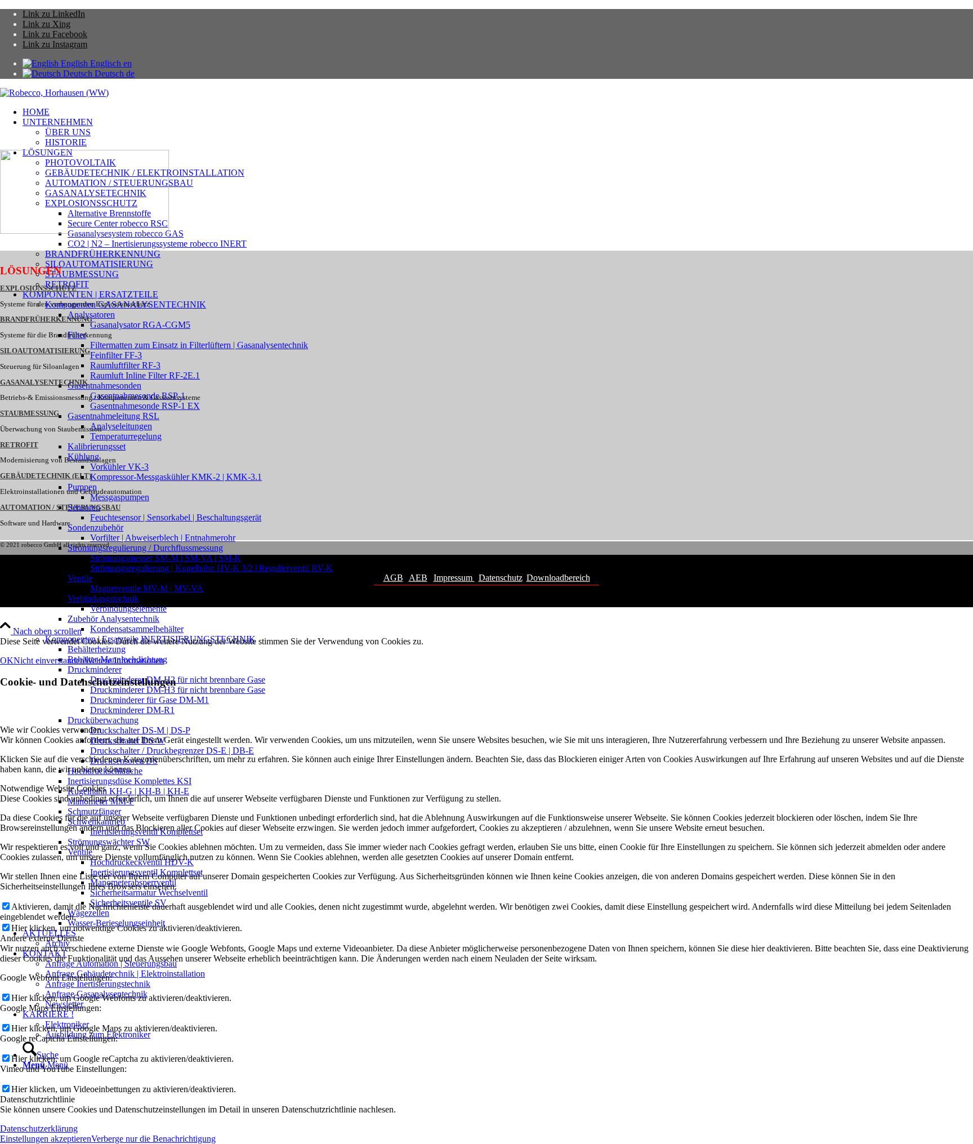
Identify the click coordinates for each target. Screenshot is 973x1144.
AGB (393, 577)
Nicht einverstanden (49, 660)
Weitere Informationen (124, 660)
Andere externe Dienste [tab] (42, 938)
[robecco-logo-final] (54, 92)
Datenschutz (501, 577)
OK (7, 660)
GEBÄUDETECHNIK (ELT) (45, 476)
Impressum (454, 577)
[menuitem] (498, 112)
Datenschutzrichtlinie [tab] (37, 1099)
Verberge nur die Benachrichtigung (153, 1138)
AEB (418, 577)
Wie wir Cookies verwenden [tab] (50, 730)
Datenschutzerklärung (39, 1128)
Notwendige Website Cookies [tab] (53, 788)
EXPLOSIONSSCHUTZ (38, 288)
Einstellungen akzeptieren (45, 1138)
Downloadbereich (558, 577)
